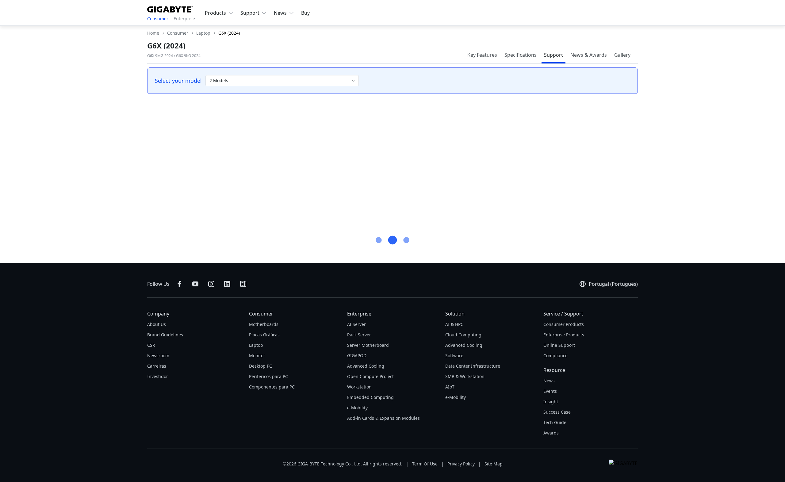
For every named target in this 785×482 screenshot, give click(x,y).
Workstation (359, 387)
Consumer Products (563, 324)
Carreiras (156, 366)
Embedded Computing (370, 397)
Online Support (559, 345)
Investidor (157, 376)
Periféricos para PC (268, 376)
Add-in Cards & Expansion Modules (383, 418)
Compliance (555, 355)
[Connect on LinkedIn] (227, 284)
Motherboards (263, 324)
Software (454, 355)
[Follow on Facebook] (179, 284)
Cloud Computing (463, 335)
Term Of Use (425, 464)
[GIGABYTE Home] (170, 8)
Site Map (493, 464)
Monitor (257, 355)
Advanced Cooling (365, 366)
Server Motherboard (368, 345)
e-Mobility (357, 408)
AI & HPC (454, 324)
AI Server (356, 324)
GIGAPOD (356, 355)
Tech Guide (554, 422)
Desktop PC (260, 366)
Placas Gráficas (264, 335)
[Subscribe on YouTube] (195, 284)
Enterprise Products (563, 335)
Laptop (256, 345)
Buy (305, 13)
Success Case (557, 412)
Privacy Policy (461, 464)
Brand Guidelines (165, 335)
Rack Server (359, 335)
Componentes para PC (272, 387)
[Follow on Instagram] (211, 284)
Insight (550, 401)
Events (550, 391)
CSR (151, 345)
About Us (156, 324)
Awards (551, 433)
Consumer (157, 18)
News (549, 381)
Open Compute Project (370, 376)
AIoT (449, 387)
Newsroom (158, 355)
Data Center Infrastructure (472, 366)
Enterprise (184, 18)
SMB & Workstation (464, 376)
